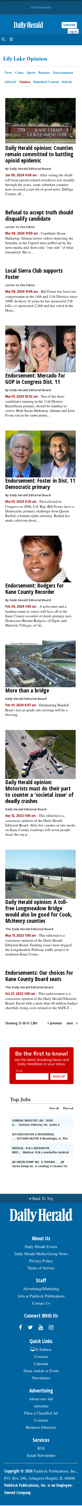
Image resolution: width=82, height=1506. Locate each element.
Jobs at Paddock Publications (41, 1295)
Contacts (41, 1420)
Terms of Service (41, 1267)
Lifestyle (10, 81)
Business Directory (41, 1427)
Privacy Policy (41, 1260)
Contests (41, 1356)
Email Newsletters (41, 1455)
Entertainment (63, 72)
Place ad (68, 1108)
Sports (31, 72)
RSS (41, 1448)
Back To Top (42, 1198)
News (8, 72)
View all (54, 1108)
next (70, 1023)
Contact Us (41, 1303)
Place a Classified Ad (41, 1413)
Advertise (41, 1405)
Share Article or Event (41, 1370)
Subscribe (69, 25)
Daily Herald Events (41, 1246)
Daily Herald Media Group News (41, 1253)
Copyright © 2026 (18, 1471)
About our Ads (41, 1398)
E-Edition (43, 1349)
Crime (19, 72)
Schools (67, 81)
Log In (73, 32)
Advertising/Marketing (41, 1288)
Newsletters (41, 1377)
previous (56, 1023)
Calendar (41, 1363)
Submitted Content (46, 81)
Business (44, 72)
